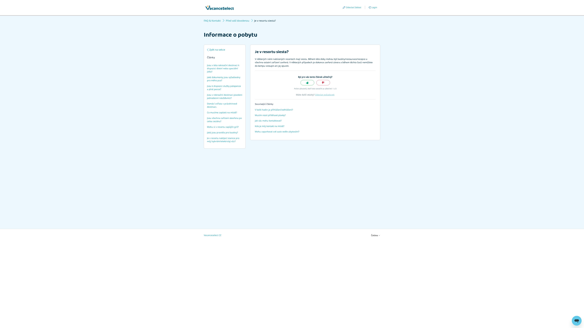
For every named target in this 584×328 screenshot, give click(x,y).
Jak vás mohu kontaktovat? (268, 120)
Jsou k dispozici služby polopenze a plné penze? (224, 88)
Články (211, 58)
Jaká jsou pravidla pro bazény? (222, 132)
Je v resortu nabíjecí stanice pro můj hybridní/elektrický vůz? (223, 140)
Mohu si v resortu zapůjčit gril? (223, 126)
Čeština (374, 235)
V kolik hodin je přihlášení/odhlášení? (274, 109)
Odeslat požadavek (324, 94)
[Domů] (219, 7)
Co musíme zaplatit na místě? (222, 112)
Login (374, 7)
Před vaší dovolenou (237, 20)
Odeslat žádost (353, 7)
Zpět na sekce (217, 49)
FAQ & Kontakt (212, 20)
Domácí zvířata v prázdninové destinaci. (222, 105)
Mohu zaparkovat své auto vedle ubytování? (277, 131)
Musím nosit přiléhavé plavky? (270, 115)
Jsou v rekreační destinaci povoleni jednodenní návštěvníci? (224, 96)
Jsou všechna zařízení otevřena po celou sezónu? (224, 120)
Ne (323, 82)
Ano (307, 82)
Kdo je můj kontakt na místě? (269, 126)
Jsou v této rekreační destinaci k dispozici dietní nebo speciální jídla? (223, 68)
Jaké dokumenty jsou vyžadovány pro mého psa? (223, 79)
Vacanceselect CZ (212, 235)
